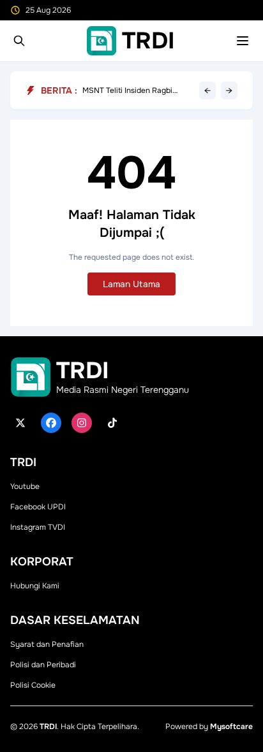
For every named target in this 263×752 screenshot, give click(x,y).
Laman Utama (131, 284)
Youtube (25, 486)
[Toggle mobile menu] (242, 41)
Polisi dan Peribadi (43, 665)
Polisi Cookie (33, 685)
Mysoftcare (231, 726)
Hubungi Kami (34, 586)
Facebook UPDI (38, 507)
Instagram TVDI (37, 527)
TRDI (48, 726)
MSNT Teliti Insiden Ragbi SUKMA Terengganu (127, 90)
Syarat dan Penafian (47, 644)
